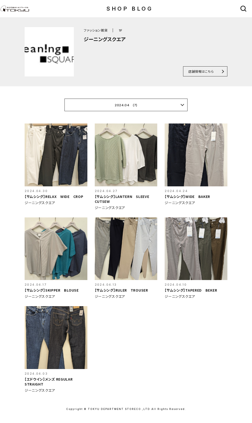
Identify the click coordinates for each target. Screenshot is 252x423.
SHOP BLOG (129, 8)
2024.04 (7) (126, 105)
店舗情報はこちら (201, 71)
